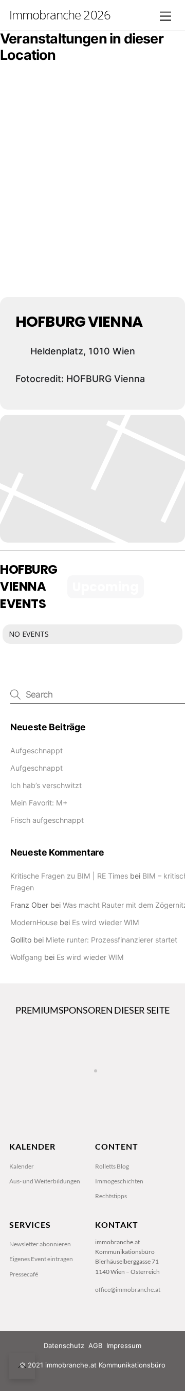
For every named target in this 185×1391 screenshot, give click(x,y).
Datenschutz (64, 1345)
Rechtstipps (111, 1196)
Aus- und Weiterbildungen (44, 1181)
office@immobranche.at (127, 1289)
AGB (95, 1345)
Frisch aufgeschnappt (47, 820)
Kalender (21, 1166)
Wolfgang (26, 957)
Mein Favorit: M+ (38, 802)
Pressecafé (23, 1274)
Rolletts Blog (112, 1166)
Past (166, 586)
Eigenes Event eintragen (41, 1259)
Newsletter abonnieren (40, 1244)
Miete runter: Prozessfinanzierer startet (111, 939)
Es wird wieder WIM (105, 922)
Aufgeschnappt (36, 750)
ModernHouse (34, 922)
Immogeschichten (119, 1181)
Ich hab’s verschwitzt (46, 785)
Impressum (123, 1345)
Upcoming (105, 586)
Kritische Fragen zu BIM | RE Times (69, 875)
